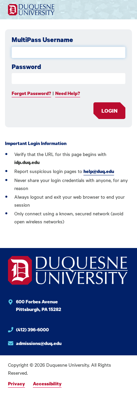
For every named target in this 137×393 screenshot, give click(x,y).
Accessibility (47, 383)
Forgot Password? (31, 93)
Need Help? (67, 93)
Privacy (16, 383)
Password (26, 66)
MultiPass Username (42, 39)
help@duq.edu (98, 171)
